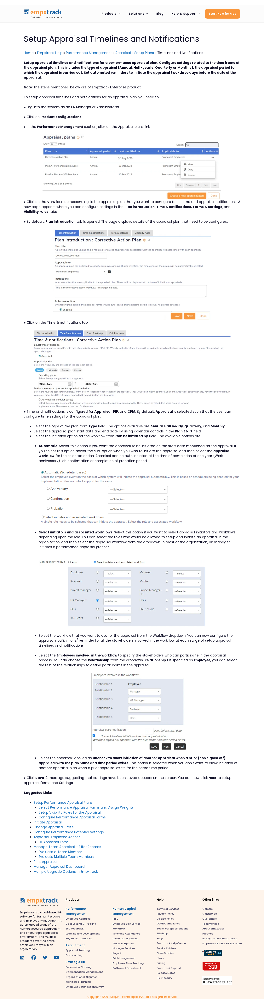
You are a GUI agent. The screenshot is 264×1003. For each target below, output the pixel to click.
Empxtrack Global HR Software (222, 943)
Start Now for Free (222, 14)
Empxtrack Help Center (171, 943)
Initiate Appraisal (48, 822)
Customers (209, 919)
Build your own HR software (219, 938)
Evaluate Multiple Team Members (66, 856)
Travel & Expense (123, 943)
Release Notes (166, 973)
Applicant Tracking (78, 950)
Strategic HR (75, 962)
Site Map (162, 933)
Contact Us (209, 914)
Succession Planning (78, 967)
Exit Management (123, 958)
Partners (207, 933)
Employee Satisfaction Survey (85, 987)
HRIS (115, 919)
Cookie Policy (165, 919)
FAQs (160, 938)
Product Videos (166, 948)
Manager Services (123, 948)
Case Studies (165, 953)
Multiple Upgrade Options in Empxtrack (66, 871)
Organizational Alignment (82, 977)
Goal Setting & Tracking (81, 924)
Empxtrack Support (169, 968)
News (160, 958)
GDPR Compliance (168, 923)
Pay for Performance (79, 938)
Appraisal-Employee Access (57, 837)
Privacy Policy (165, 914)
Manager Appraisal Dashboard (59, 866)
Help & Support (184, 14)
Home (29, 52)
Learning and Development (83, 933)
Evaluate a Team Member (60, 852)
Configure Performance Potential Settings (69, 832)
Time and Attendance (126, 933)
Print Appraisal (45, 861)
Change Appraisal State (54, 827)
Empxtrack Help (49, 52)
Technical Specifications (172, 928)
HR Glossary (164, 978)
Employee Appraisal (78, 919)
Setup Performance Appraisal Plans (63, 802)
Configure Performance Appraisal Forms (72, 817)
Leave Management (125, 938)
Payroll (117, 953)
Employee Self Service (126, 924)
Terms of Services (168, 909)
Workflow (118, 928)
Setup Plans (144, 52)
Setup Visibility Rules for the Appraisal (70, 812)
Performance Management (89, 52)
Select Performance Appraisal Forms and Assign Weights (86, 807)
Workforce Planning (78, 982)
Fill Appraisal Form (53, 842)
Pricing (161, 963)
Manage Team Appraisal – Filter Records (67, 847)
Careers (207, 909)
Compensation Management (84, 972)
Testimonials (210, 924)
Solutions (136, 14)
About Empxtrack (213, 928)
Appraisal (123, 52)
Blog (160, 14)
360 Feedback (74, 928)
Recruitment (75, 945)
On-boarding (74, 955)
